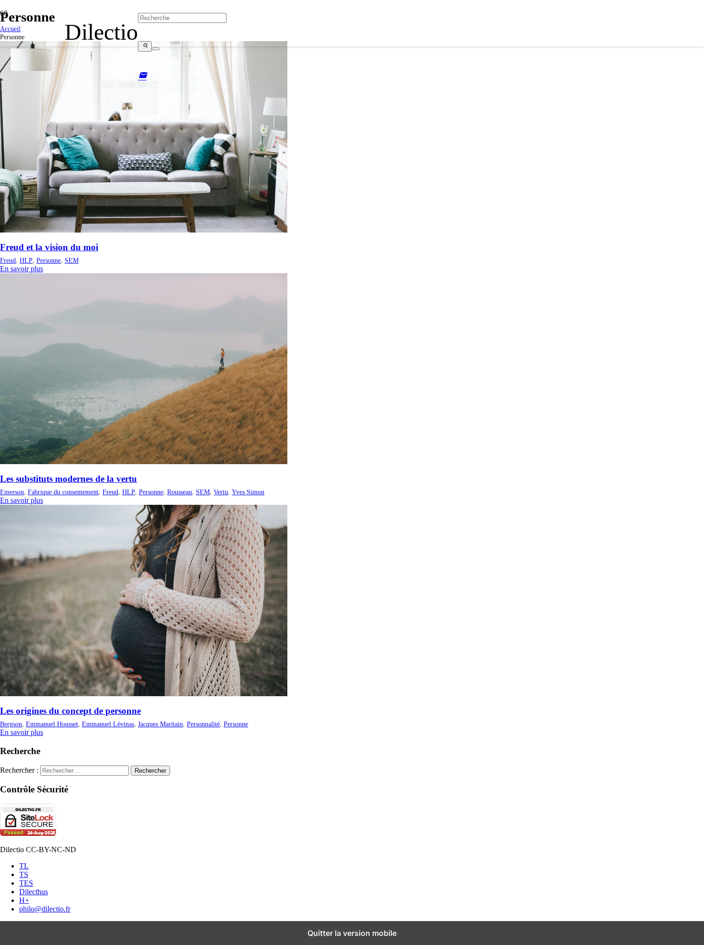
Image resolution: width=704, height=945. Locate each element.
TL (24, 866)
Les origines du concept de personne (70, 711)
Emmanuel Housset (52, 724)
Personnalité (203, 724)
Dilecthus (33, 892)
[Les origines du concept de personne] (143, 693)
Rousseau (179, 492)
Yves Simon (248, 492)
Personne (48, 260)
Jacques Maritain (160, 724)
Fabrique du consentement (63, 492)
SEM (72, 260)
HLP (26, 260)
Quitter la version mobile (352, 933)
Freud (8, 260)
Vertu (221, 492)
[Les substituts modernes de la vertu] (143, 461)
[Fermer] (155, 48)
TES (26, 883)
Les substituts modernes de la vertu (68, 479)
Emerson (12, 492)
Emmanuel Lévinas (108, 724)
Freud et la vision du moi (49, 247)
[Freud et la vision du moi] (143, 230)
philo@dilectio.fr (44, 909)
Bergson (11, 724)
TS (23, 874)
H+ (24, 900)
